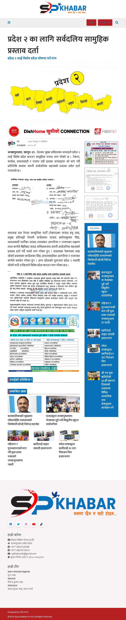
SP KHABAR (21, 144)
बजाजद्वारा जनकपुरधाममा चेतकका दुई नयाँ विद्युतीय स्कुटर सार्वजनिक (62, 420)
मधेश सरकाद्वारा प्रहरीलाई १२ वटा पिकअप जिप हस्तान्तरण (67, 450)
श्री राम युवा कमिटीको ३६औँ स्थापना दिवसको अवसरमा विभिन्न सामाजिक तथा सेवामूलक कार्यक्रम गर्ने (108, 390)
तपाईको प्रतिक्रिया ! (21, 379)
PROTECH (24, 612)
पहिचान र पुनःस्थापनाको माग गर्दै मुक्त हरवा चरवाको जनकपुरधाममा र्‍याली (17, 454)
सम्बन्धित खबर (18, 391)
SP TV (106, 22)
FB (92, 22)
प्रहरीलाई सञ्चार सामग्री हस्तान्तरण (42, 446)
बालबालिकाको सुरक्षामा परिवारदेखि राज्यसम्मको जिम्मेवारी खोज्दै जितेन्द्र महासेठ (23, 420)
